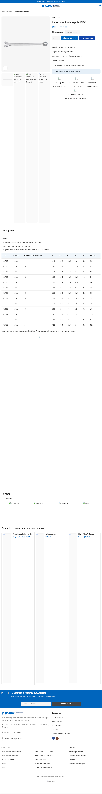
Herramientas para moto (10, 756)
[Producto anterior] (94, 12)
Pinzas (3, 768)
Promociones (56, 725)
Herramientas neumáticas (44, 755)
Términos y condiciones (77, 756)
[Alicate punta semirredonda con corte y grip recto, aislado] (40, 608)
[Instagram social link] (57, 738)
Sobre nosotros (57, 717)
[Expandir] (5, 68)
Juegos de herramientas (43, 768)
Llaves (9, 12)
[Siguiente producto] (99, 12)
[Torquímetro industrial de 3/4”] (7, 608)
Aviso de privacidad (76, 752)
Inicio (3, 12)
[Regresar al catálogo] (97, 12)
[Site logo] (51, 6)
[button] (3, 503)
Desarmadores (40, 759)
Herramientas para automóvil (11, 752)
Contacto (55, 729)
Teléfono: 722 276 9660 (12, 732)
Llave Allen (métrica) (86, 534)
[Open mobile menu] (2, 6)
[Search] (95, 6)
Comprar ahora (87, 38)
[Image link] (12, 713)
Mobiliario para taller (42, 764)
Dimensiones (57, 32)
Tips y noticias (57, 721)
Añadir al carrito (69, 38)
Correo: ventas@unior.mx (13, 739)
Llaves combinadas (21, 12)
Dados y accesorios (8, 760)
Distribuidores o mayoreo (61, 733)
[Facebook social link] (53, 738)
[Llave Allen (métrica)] (73, 608)
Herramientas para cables (44, 751)
